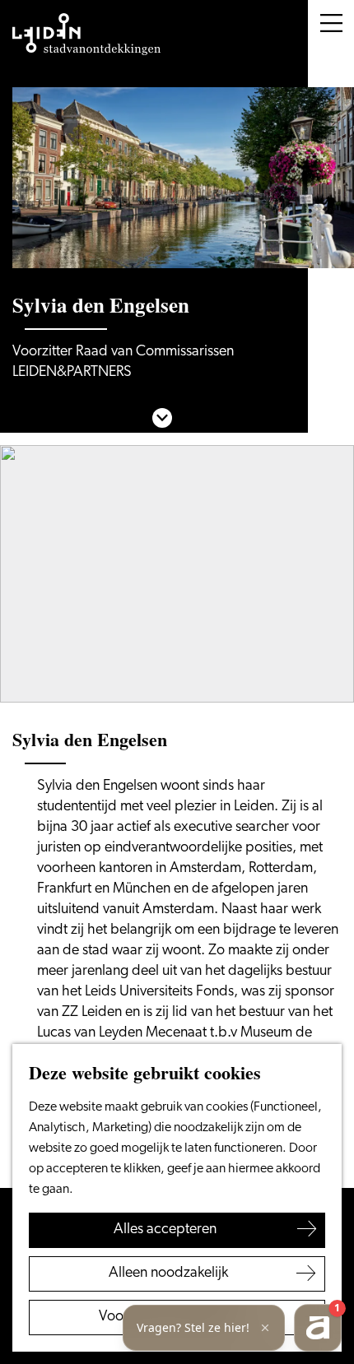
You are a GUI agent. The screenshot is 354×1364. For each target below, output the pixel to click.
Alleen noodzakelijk (168, 1273)
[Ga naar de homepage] (86, 34)
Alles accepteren (165, 1229)
